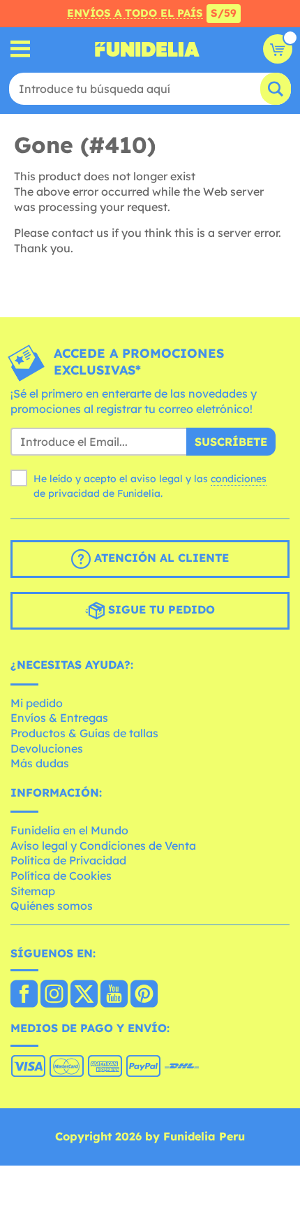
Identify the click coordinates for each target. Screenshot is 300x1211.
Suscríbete (231, 442)
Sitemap (32, 891)
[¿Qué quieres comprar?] (20, 49)
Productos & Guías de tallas (84, 733)
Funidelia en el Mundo (69, 830)
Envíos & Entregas (59, 718)
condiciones (239, 478)
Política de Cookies (61, 876)
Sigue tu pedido (160, 609)
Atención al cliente (160, 558)
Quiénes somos (51, 906)
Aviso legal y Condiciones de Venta (103, 846)
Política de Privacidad (68, 860)
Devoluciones (46, 748)
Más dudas (39, 763)
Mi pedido (36, 703)
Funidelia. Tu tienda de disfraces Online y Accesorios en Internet (147, 49)
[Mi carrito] (277, 49)
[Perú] (24, 995)
